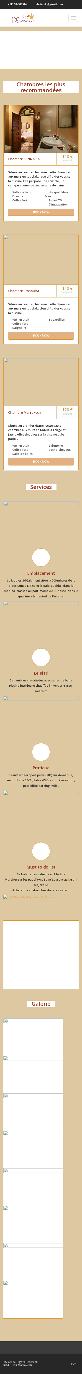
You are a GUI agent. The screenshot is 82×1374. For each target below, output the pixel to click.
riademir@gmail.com (49, 4)
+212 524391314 (16, 4)
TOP (73, 1364)
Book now (41, 212)
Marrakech (41, 981)
